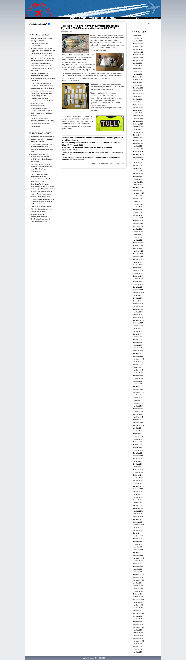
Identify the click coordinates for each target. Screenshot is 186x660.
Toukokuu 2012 (138, 508)
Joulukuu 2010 (138, 555)
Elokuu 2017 (137, 334)
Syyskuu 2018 (138, 298)
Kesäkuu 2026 (138, 41)
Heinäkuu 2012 (138, 503)
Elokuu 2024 (137, 102)
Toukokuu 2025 (138, 77)
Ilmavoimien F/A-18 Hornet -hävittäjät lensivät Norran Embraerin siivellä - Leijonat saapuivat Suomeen (43, 186)
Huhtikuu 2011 (138, 544)
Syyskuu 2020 (138, 232)
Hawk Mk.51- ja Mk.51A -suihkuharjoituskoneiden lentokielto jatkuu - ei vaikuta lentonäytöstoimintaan (42, 102)
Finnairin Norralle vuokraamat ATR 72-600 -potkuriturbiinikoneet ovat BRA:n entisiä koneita (42, 201)
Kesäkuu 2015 (138, 406)
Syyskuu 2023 (138, 132)
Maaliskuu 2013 (138, 480)
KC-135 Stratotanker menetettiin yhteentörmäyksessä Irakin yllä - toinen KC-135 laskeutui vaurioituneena (42, 167)
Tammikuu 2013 (138, 486)
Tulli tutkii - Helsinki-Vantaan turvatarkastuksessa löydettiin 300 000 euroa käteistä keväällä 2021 (90, 27)
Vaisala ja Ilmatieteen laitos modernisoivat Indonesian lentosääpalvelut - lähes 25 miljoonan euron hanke (43, 77)
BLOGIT (104, 18)
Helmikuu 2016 (138, 384)
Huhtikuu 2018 (138, 312)
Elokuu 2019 (137, 267)
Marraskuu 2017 (138, 326)
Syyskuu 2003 (138, 646)
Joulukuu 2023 (138, 124)
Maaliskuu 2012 (138, 514)
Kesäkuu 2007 (138, 619)
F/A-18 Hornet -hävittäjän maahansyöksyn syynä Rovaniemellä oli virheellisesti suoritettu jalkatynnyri (40, 177)
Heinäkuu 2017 (138, 337)
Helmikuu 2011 (138, 550)
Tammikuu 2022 (138, 187)
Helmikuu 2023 (138, 151)
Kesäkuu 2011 (138, 538)
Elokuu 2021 (137, 201)
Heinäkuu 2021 (138, 204)
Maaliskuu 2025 (138, 82)
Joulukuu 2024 (138, 90)
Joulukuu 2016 (138, 356)
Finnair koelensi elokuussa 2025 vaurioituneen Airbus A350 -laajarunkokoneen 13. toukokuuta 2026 (42, 147)
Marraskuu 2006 (138, 627)
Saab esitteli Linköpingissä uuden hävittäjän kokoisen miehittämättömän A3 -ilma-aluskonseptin (42, 42)
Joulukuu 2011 (138, 522)
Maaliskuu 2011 (138, 547)
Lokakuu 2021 (137, 196)
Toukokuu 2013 (138, 475)
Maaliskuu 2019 (138, 281)
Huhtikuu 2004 (138, 630)
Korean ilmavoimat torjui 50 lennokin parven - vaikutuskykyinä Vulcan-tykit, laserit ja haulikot (42, 139)
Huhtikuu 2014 (138, 444)
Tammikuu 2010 (138, 574)
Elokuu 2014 (137, 433)
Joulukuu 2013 (138, 455)
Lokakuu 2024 (137, 96)
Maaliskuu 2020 (138, 248)
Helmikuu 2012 (138, 516)
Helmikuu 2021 (138, 218)
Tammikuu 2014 (138, 453)
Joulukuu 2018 (138, 290)
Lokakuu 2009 (137, 583)
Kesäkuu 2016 (138, 373)
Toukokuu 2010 (138, 566)
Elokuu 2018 (137, 301)
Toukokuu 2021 (138, 209)
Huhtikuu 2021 (138, 212)
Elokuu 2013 (137, 467)
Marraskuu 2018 (138, 292)
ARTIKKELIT (93, 18)
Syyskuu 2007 (138, 616)
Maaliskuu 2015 (138, 414)
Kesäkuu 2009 (138, 591)
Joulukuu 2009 (138, 577)
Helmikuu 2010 (138, 572)
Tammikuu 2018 (138, 320)
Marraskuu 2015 (138, 392)
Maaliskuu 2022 (138, 182)
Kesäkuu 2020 (138, 240)
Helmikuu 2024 (138, 118)
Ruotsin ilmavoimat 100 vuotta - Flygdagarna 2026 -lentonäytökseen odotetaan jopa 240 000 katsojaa (43, 50)
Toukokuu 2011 (138, 541)
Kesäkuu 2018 (138, 306)
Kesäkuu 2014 (138, 439)
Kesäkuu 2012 (138, 505)
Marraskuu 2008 (138, 599)
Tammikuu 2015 (138, 419)
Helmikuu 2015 (138, 417)
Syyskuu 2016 (138, 364)
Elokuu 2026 (137, 35)
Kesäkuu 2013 (138, 472)
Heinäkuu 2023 (138, 137)
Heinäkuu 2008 (138, 605)
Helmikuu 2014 (138, 450)
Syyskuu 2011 (138, 530)
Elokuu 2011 (137, 533)
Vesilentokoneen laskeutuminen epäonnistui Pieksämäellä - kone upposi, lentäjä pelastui (41, 93)
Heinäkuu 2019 (138, 270)
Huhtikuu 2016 (138, 378)
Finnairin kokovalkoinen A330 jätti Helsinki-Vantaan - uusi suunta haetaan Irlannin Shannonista (42, 193)
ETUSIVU (73, 18)
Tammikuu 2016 (138, 386)
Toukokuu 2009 (138, 594)
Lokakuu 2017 (137, 328)
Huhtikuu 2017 (138, 345)
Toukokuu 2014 (138, 442)
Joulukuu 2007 (138, 610)
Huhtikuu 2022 (138, 179)
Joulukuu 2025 (138, 57)
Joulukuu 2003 (138, 638)
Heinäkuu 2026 (138, 38)
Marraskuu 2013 (138, 458)
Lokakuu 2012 (137, 494)
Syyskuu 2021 (138, 198)
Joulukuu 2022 (138, 157)
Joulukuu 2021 (138, 190)
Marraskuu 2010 (138, 558)
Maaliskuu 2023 (138, 149)
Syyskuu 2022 (138, 165)
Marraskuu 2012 (138, 491)
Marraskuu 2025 (138, 60)
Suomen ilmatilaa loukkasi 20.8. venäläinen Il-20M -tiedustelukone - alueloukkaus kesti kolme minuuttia (42, 85)
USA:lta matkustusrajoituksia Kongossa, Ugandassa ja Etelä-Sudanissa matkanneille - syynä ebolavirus (41, 67)
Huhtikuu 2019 (138, 279)
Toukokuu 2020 (138, 243)
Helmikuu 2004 (138, 635)
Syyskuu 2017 (138, 331)
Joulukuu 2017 (138, 323)
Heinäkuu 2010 (138, 563)
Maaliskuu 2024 (138, 115)
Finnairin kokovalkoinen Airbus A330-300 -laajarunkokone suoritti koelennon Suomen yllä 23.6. (42, 209)
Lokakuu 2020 (137, 229)
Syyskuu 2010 (138, 561)
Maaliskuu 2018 (138, 314)
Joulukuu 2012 (138, 489)
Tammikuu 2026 (138, 55)
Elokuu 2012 (137, 500)
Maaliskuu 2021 (138, 215)
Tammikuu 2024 (138, 121)
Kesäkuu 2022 (138, 173)
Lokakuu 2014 (137, 428)
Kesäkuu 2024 (138, 107)
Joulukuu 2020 (138, 223)
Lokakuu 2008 (137, 602)
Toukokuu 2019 (138, 276)
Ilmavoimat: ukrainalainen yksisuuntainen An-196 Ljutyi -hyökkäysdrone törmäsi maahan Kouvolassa (41, 157)
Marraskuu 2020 (138, 226)
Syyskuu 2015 (138, 397)
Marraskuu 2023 (138, 126)
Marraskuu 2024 (138, 93)
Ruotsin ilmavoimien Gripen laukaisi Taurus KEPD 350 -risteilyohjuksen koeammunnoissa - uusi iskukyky (42, 58)
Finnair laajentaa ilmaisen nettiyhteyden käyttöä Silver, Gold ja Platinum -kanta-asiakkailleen (43, 120)
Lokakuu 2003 (137, 643)
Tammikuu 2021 (138, 221)
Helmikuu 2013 (138, 483)
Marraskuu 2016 (138, 359)
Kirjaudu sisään (98, 163)
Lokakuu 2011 (137, 527)
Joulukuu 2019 (138, 256)
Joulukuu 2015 (138, 389)
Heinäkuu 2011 (138, 536)
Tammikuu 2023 (138, 154)
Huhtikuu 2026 (138, 46)
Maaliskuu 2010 (138, 569)
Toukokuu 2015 (138, 408)
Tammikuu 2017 (138, 353)
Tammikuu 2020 (138, 254)
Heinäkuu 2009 (138, 588)
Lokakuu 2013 (137, 461)
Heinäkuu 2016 (138, 370)
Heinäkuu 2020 (138, 237)
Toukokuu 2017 (138, 342)
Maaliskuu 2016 (138, 381)
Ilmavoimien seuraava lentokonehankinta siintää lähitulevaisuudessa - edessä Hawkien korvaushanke (40, 217)
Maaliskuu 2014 (138, 447)
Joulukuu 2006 (138, 624)
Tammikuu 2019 (138, 287)
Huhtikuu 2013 (138, 478)
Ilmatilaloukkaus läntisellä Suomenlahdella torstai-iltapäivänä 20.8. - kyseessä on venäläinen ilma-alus (42, 111)
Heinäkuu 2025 (138, 71)
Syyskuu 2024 (138, 99)
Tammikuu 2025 (138, 88)
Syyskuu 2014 (138, 431)
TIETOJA (113, 18)
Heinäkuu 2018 (138, 303)
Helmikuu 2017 (138, 350)
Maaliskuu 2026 (138, 49)
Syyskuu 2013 (138, 464)
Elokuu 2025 (137, 68)
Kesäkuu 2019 (138, 273)
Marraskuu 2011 (138, 525)
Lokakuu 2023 (137, 129)
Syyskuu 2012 (138, 497)
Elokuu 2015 (137, 400)
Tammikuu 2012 (138, 519)
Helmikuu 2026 (138, 52)
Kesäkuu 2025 (138, 74)
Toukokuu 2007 (138, 621)
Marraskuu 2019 (138, 259)
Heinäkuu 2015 (138, 403)
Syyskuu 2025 (138, 66)
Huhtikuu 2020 (138, 245)
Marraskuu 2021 (138, 193)
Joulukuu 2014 (138, 422)
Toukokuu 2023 (138, 143)
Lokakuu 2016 (137, 361)
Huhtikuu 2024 (138, 113)
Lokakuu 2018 (137, 295)
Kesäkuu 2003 (138, 652)
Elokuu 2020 (137, 234)
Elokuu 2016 (137, 367)
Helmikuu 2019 (138, 284)
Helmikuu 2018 (138, 317)
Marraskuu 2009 (138, 580)
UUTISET (82, 18)
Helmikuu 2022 (138, 184)
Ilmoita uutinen (35, 126)
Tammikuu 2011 (138, 552)
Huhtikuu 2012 (138, 511)
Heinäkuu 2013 (138, 469)
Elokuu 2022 (137, 168)
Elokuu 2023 (137, 135)
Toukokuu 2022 (138, 176)
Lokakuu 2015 (137, 395)
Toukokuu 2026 (138, 44)
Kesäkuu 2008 (138, 608)
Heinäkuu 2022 (138, 171)
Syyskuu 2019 (138, 265)
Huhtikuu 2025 (138, 79)
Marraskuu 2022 (138, 160)
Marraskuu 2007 (138, 613)
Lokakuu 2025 (137, 63)
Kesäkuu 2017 (138, 339)
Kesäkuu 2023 (138, 140)
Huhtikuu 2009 (138, 596)
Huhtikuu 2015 (138, 411)
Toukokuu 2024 (138, 110)
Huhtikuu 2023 (138, 146)
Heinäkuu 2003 (138, 649)
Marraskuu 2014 (138, 425)
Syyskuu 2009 (138, 585)
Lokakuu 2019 (137, 262)
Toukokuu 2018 (138, 309)
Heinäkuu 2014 (138, 436)
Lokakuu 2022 (137, 162)
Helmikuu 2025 (138, 85)
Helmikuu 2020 (138, 251)
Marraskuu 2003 (138, 641)
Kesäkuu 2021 (138, 207)
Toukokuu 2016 (138, 375)
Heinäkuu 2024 (138, 104)
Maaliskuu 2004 (138, 632)
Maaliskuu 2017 (138, 348)
